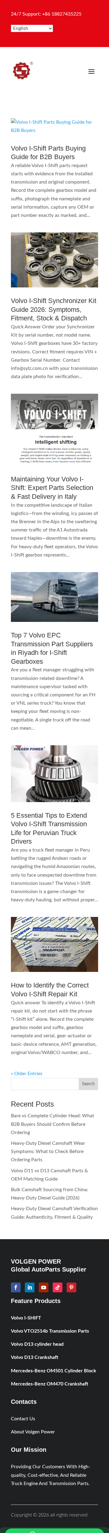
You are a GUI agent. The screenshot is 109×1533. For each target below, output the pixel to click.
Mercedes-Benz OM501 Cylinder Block (53, 1370)
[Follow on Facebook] (16, 1287)
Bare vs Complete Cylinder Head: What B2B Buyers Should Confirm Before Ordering (52, 1124)
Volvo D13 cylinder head (37, 1344)
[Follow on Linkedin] (30, 1287)
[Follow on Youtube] (43, 1287)
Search (88, 1084)
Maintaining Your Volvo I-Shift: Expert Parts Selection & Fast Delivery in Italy (52, 487)
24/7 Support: (46, 14)
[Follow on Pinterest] (71, 1287)
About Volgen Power (33, 1431)
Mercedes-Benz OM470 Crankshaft (49, 1384)
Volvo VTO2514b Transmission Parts (50, 1331)
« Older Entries (26, 1073)
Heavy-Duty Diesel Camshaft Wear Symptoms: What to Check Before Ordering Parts (48, 1151)
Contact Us (23, 1418)
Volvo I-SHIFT (26, 1318)
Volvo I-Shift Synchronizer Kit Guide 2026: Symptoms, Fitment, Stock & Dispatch (53, 309)
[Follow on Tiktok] (57, 1287)
